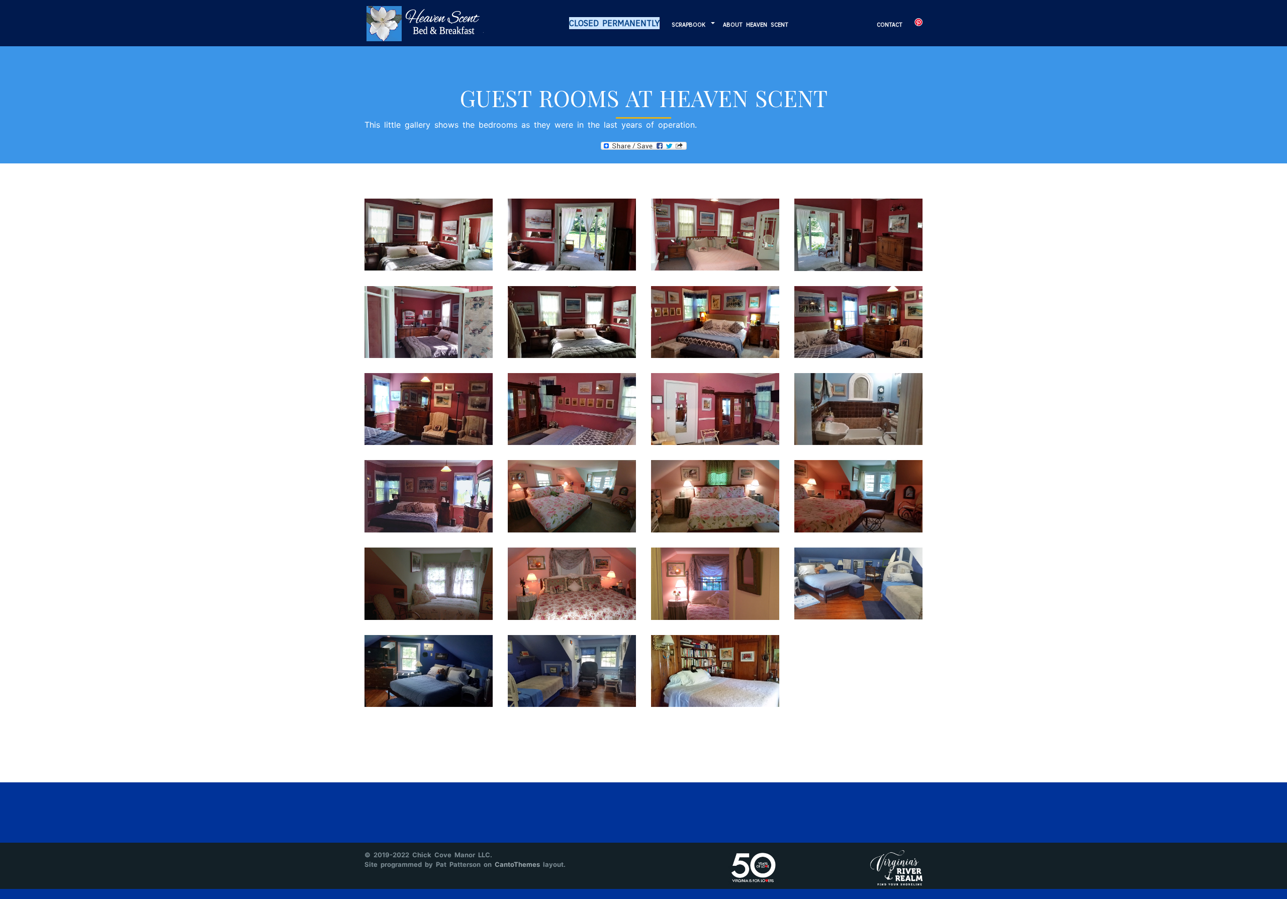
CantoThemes (517, 864)
